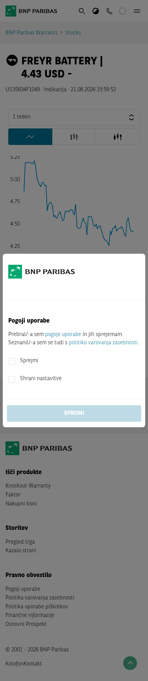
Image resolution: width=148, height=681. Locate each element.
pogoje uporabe (63, 334)
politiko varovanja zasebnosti (103, 343)
